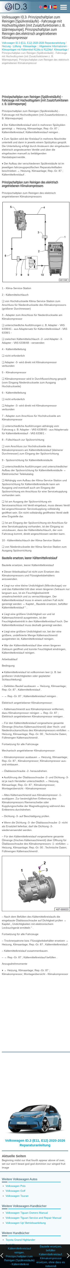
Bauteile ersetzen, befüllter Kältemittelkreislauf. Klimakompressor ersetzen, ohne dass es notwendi (50, 1256)
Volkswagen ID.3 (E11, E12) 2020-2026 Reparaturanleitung (33, 42)
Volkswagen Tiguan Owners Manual (27, 1212)
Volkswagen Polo (16, 1185)
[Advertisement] (35, 80)
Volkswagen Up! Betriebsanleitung (26, 1222)
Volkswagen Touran (17, 1195)
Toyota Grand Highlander (20, 1239)
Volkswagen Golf (15, 1190)
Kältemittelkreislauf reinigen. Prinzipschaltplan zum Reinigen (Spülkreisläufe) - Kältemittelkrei (19, 1256)
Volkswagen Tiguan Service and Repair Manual (33, 1217)
